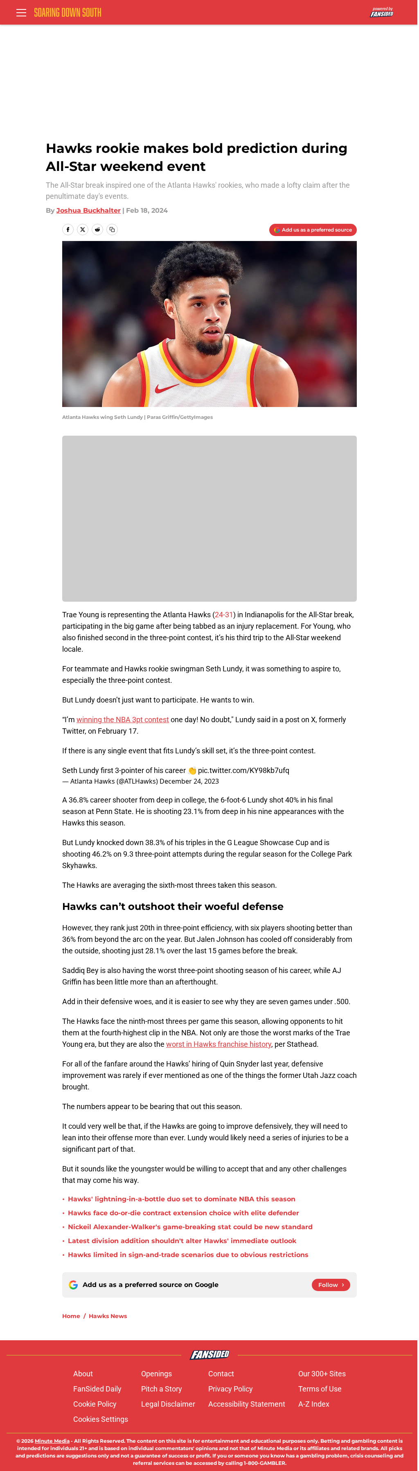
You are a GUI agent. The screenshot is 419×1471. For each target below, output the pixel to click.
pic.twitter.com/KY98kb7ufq (243, 770)
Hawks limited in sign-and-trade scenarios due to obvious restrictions (188, 1255)
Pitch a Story (161, 1389)
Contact (221, 1373)
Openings (156, 1373)
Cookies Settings (100, 1419)
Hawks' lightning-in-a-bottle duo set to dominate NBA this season (181, 1199)
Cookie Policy (95, 1404)
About (83, 1373)
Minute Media (52, 1441)
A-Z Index (313, 1404)
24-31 (224, 614)
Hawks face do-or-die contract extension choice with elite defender (183, 1213)
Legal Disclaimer (168, 1404)
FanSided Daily (97, 1389)
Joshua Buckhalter (88, 210)
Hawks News (108, 1316)
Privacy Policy (230, 1389)
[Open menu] (21, 12)
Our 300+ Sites (322, 1373)
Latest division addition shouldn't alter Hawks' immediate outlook (182, 1241)
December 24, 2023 (189, 781)
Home (71, 1316)
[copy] (112, 229)
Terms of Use (320, 1389)
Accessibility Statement (246, 1404)
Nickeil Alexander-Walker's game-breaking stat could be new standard (190, 1227)
